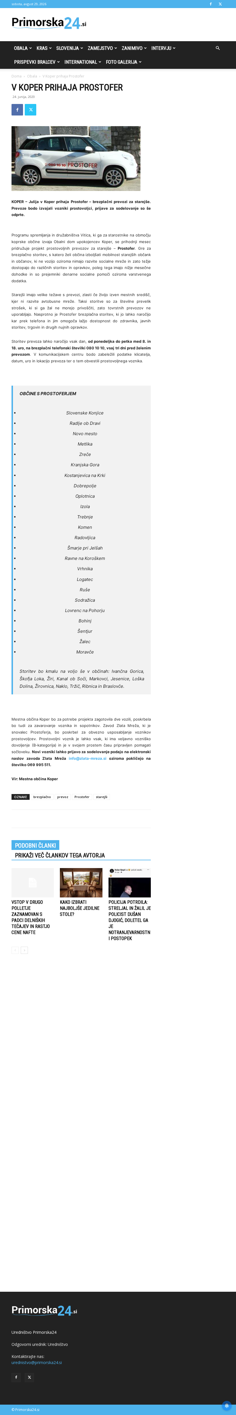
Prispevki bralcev (35, 62)
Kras (42, 48)
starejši (101, 797)
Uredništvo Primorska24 (34, 1332)
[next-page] (24, 950)
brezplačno (42, 797)
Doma (17, 76)
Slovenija (67, 48)
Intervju (161, 48)
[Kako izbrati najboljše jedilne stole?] (81, 882)
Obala (21, 48)
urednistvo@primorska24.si (37, 1362)
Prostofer (82, 797)
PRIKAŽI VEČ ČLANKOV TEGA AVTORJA (60, 855)
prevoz (62, 797)
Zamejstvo (100, 48)
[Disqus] (81, 1046)
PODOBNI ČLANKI (35, 845)
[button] (217, 48)
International (80, 62)
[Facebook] (210, 4)
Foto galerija (121, 62)
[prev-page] (15, 950)
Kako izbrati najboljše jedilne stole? (79, 908)
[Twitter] (220, 4)
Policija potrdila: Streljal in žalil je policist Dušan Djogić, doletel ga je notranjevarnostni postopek (130, 920)
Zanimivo (132, 48)
